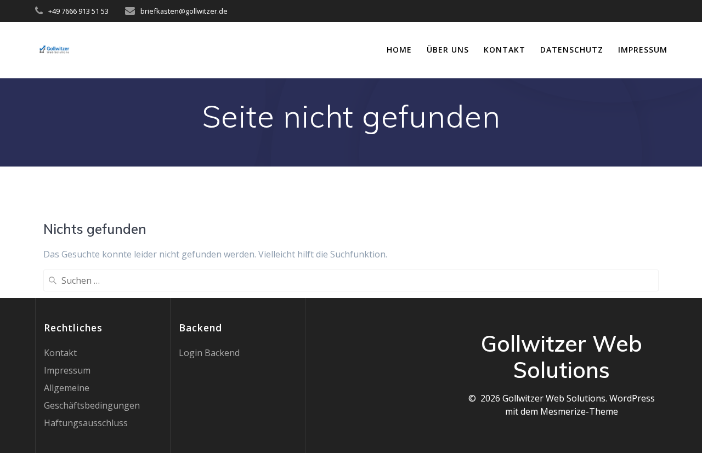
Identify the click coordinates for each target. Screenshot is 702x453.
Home (399, 49)
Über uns (448, 49)
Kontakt (504, 49)
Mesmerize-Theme (579, 411)
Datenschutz (571, 49)
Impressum (642, 49)
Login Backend (209, 353)
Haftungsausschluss (86, 423)
